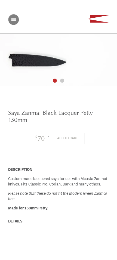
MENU (13, 19)
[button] (55, 81)
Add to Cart (67, 138)
